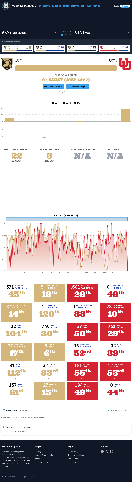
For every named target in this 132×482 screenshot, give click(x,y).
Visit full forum (125, 410)
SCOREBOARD (44, 6)
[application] (66, 123)
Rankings (38, 451)
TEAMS (66, 6)
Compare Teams (41, 462)
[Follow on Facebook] (62, 35)
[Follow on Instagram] (70, 35)
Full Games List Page (76, 86)
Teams (37, 459)
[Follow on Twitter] (66, 35)
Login (116, 6)
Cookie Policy (73, 459)
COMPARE (75, 6)
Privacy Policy (73, 451)
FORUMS (96, 6)
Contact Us (72, 462)
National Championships (44, 455)
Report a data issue (67, 92)
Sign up (125, 6)
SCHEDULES (86, 6)
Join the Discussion (52, 86)
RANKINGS (56, 6)
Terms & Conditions (76, 455)
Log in (5, 431)
